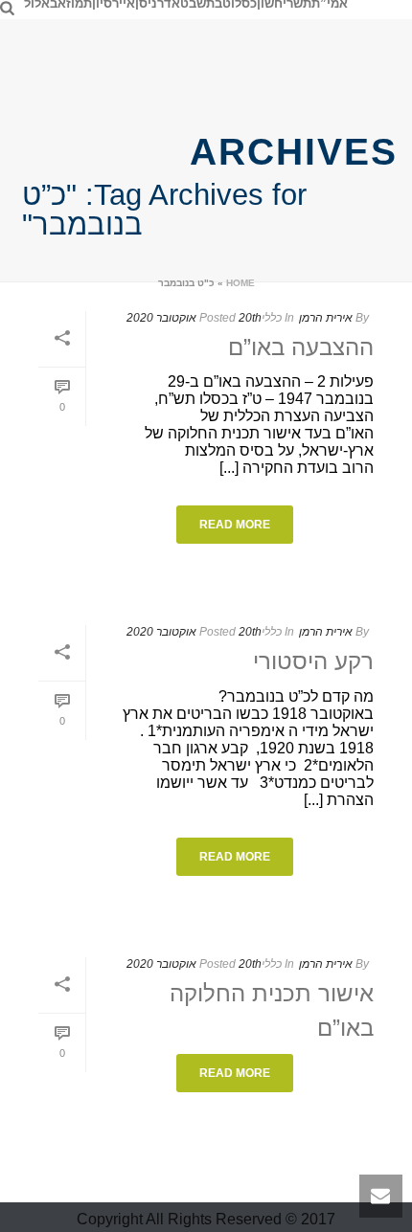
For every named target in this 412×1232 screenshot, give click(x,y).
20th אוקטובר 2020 (194, 318)
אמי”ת (329, 4)
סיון (102, 4)
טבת (218, 4)
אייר (123, 4)
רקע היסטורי (313, 661)
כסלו (244, 4)
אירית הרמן (326, 318)
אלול (37, 4)
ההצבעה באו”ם (301, 347)
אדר (168, 4)
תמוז (79, 4)
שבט (193, 4)
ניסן (146, 4)
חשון (270, 4)
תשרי (297, 4)
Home (240, 283)
